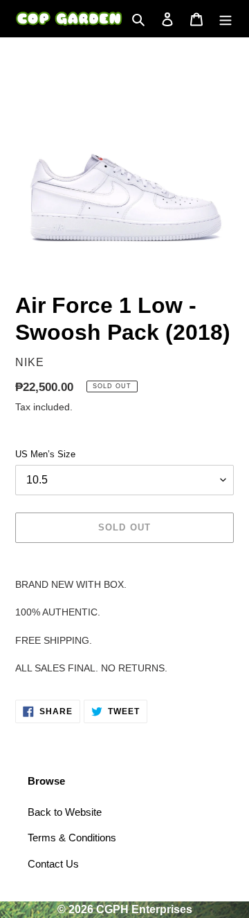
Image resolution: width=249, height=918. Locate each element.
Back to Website (65, 812)
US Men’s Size (45, 454)
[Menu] (225, 19)
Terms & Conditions (72, 837)
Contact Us (53, 864)
